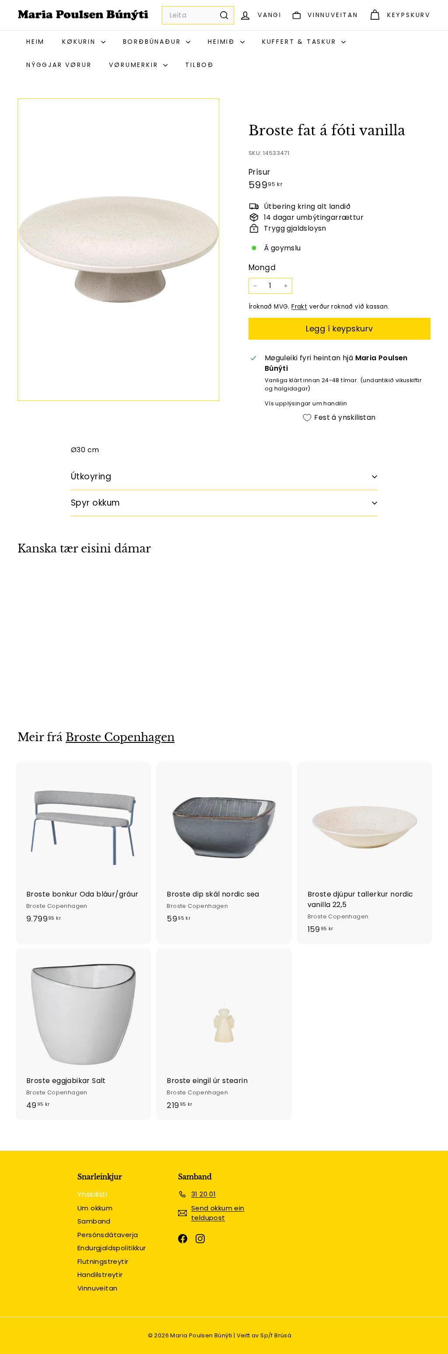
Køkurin (80, 41)
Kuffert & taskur (301, 41)
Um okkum (94, 1208)
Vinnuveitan (97, 1288)
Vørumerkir (135, 64)
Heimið (223, 41)
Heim (35, 41)
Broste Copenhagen (120, 737)
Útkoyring (91, 476)
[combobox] (198, 15)
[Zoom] (118, 250)
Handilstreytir (100, 1274)
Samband (94, 1221)
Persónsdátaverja (107, 1234)
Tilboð (199, 64)
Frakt (299, 306)
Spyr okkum (95, 503)
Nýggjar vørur (58, 64)
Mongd (262, 267)
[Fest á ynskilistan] (75, 616)
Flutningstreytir (102, 1261)
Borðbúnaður (153, 41)
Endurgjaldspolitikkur (111, 1247)
